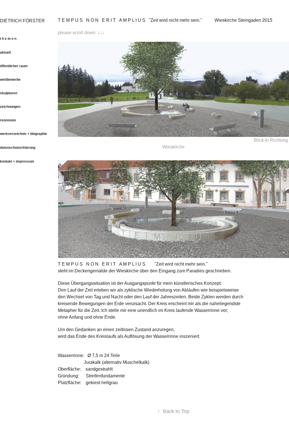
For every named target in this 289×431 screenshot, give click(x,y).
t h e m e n (8, 39)
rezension (8, 120)
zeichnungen (10, 107)
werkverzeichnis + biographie (23, 134)
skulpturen (8, 93)
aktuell (5, 52)
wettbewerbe (10, 80)
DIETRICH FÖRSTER (22, 20)
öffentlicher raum (14, 66)
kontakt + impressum (17, 161)
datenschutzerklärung (17, 148)
